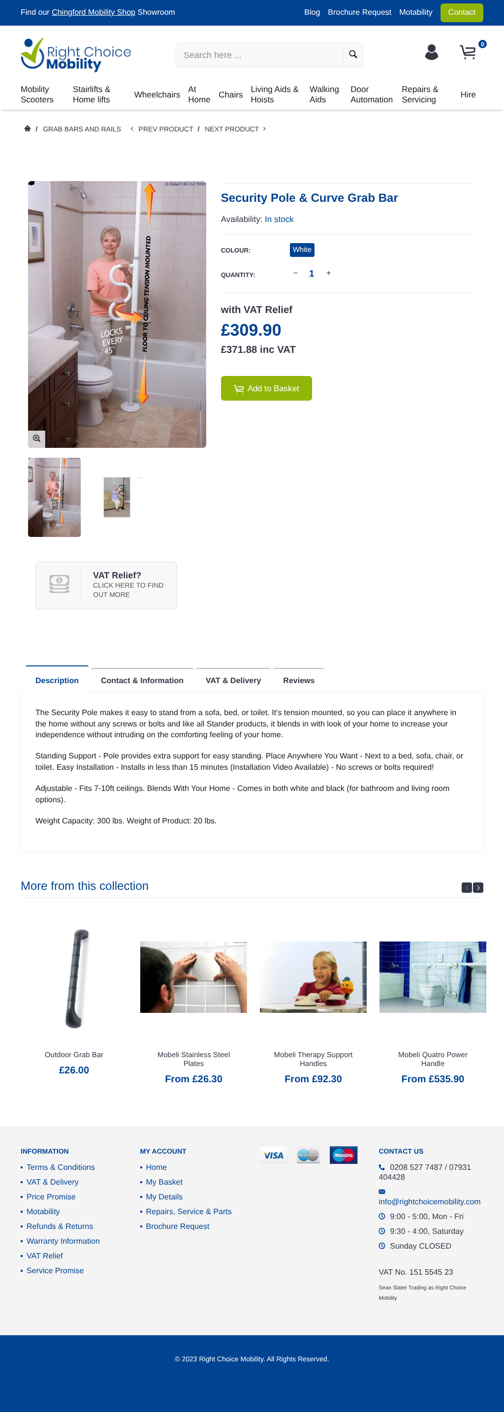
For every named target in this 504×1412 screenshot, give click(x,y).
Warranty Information (63, 1241)
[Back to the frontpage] (27, 129)
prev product (168, 129)
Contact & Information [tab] (142, 681)
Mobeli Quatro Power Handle (433, 1059)
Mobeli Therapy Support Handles (313, 1059)
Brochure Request (359, 12)
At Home (199, 94)
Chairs (231, 94)
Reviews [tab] (299, 681)
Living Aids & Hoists (274, 94)
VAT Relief (45, 1256)
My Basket (164, 1182)
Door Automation (371, 94)
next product (234, 129)
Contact (461, 12)
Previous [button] (467, 887)
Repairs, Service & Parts (189, 1212)
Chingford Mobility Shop (93, 12)
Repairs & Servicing (420, 94)
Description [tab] (57, 681)
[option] (54, 497)
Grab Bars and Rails (82, 129)
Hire (468, 94)
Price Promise (51, 1197)
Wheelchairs (157, 94)
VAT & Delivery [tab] (233, 681)
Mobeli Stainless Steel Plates (194, 1059)
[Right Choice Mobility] (76, 55)
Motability (416, 12)
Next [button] (478, 887)
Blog (312, 12)
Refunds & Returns (60, 1227)
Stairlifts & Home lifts (92, 94)
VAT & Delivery (53, 1182)
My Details (164, 1197)
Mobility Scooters (37, 94)
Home (156, 1167)
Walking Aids (324, 94)
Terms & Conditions (61, 1167)
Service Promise (55, 1271)
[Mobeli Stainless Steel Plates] (193, 977)
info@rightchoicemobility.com (430, 1202)
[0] (469, 52)
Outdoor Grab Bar (74, 1055)
